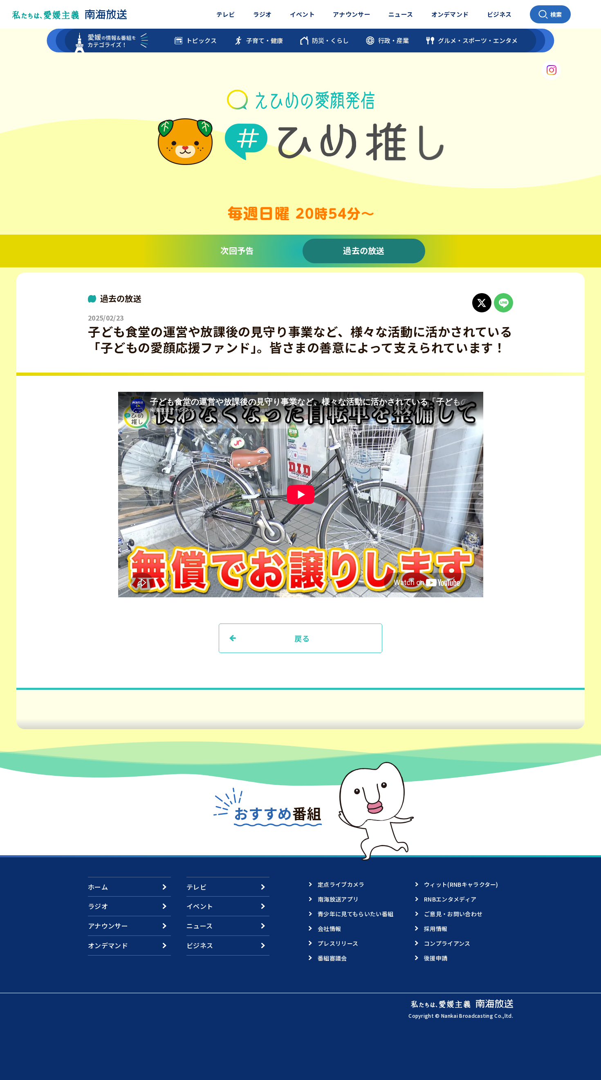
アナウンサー (351, 14)
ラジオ (262, 14)
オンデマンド (450, 14)
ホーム (98, 887)
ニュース (400, 14)
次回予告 (236, 250)
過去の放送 (364, 250)
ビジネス (499, 14)
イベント (302, 14)
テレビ (225, 14)
